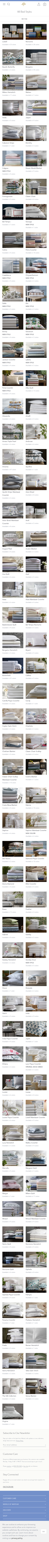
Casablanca (6, 275)
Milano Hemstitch (8, 92)
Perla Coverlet (7, 388)
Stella (4, 118)
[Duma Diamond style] (12, 874)
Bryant (28, 650)
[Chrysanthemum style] (36, 265)
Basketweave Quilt (9, 625)
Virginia (5, 1421)
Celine (4, 250)
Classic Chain (30, 196)
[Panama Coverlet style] (12, 1310)
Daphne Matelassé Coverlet (36, 830)
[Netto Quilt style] (12, 1234)
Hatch (4, 1013)
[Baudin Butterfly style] (12, 57)
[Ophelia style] (36, 1259)
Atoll (27, 520)
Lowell (4, 42)
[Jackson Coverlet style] (12, 350)
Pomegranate (7, 196)
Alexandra (6, 416)
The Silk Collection (9, 1396)
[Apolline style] (36, 457)
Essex (4, 909)
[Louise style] (36, 1082)
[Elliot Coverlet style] (36, 874)
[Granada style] (36, 978)
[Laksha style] (36, 350)
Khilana (5, 1064)
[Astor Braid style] (36, 482)
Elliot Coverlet (31, 884)
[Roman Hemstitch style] (36, 1335)
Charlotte (29, 726)
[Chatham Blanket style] (12, 741)
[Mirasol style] (12, 1209)
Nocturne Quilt (8, 1269)
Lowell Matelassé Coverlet (35, 1117)
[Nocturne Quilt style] (12, 1259)
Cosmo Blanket (31, 777)
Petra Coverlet (31, 250)
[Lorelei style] (12, 1082)
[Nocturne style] (36, 32)
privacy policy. (17, 1538)
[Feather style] (36, 899)
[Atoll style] (36, 510)
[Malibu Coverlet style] (36, 1133)
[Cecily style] (36, 691)
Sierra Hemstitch (8, 1371)
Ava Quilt (5, 574)
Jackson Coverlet (8, 360)
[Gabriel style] (12, 925)
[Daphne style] (12, 820)
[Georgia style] (36, 212)
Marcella (5, 1168)
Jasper (28, 118)
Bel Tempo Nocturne (33, 625)
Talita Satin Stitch (32, 1371)
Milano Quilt (30, 1193)
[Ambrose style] (36, 431)
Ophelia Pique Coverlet (11, 1295)
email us (9, 1466)
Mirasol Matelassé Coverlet (36, 1219)
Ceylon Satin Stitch (9, 726)
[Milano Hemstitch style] (12, 82)
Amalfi (28, 416)
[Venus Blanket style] (36, 1386)
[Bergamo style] (36, 57)
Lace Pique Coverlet (33, 1064)
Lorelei (4, 1092)
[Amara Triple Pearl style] (12, 431)
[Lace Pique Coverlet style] (36, 1054)
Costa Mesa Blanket (9, 805)
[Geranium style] (36, 322)
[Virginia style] (12, 1411)
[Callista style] (36, 665)
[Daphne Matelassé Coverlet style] (36, 820)
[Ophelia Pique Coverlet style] (12, 1285)
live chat (26, 1466)
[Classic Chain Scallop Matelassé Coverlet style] (12, 767)
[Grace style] (12, 978)
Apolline (29, 467)
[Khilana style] (12, 1054)
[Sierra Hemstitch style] (12, 1361)
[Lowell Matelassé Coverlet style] (36, 1108)
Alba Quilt (29, 388)
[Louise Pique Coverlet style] (12, 1108)
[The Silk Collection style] (12, 1386)
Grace (4, 988)
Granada (29, 988)
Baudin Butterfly (8, 67)
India (27, 1013)
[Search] (8, 4)
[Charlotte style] (36, 716)
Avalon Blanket (31, 549)
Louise (28, 1092)
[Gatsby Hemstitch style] (12, 950)
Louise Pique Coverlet (10, 1117)
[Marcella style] (12, 1158)
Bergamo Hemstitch (9, 650)
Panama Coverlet (8, 1320)
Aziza (4, 599)
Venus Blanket (31, 1396)
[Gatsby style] (36, 925)
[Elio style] (36, 293)
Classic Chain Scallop (33, 751)
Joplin (28, 1039)
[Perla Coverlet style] (12, 378)
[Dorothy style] (36, 133)
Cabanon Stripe (8, 143)
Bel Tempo (6, 222)
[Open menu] (4, 4)
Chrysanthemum (32, 275)
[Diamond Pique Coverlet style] (36, 849)
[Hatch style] (12, 1003)
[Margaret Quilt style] (36, 1158)
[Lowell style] (12, 32)
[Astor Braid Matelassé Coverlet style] (12, 510)
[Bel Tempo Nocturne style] (36, 615)
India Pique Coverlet (10, 1039)
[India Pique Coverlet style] (12, 1029)
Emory (4, 332)
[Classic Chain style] (36, 186)
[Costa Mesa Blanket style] (12, 795)
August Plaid (7, 549)
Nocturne (29, 42)
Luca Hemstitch (8, 1143)
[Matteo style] (36, 82)
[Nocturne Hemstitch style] (36, 1234)
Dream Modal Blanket (34, 168)
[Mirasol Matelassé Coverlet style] (36, 1209)
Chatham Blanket (8, 751)
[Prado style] (12, 1335)
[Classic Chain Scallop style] (36, 741)
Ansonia (5, 467)
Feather (29, 909)
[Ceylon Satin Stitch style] (12, 716)
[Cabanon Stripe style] (12, 133)
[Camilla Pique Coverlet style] (12, 691)
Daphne (5, 830)
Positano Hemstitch (33, 1320)
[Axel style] (36, 564)
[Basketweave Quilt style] (12, 615)
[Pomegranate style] (12, 186)
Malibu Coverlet (32, 1143)
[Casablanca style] (12, 265)
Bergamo (29, 67)
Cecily (28, 701)
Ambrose (29, 441)
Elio (27, 303)
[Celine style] (12, 240)
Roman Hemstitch (32, 1345)
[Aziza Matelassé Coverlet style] (36, 590)
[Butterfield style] (12, 665)
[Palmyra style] (36, 1285)
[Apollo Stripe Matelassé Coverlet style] (12, 482)
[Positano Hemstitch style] (36, 1310)
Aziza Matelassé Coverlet (35, 599)
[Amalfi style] (36, 406)
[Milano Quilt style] (36, 1183)
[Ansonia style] (12, 457)
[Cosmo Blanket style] (36, 767)
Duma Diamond (8, 884)
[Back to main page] (23, 4)
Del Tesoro (6, 859)
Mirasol (5, 1219)
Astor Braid (30, 492)
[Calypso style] (12, 158)
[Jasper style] (36, 108)
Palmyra (29, 1295)
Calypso (5, 168)
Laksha (28, 360)
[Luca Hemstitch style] (12, 1133)
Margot (5, 1193)
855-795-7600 (18, 1466)
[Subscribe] (45, 1445)
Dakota (28, 805)
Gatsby (28, 935)
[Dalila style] (12, 293)
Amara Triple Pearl (9, 441)
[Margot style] (12, 1183)
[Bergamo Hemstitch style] (12, 640)
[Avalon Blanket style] (36, 539)
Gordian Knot (31, 960)
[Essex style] (12, 899)
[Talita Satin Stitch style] (36, 1361)
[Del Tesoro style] (12, 849)
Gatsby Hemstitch (9, 960)
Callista (28, 675)
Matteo (28, 92)
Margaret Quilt (31, 1168)
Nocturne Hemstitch (33, 1244)
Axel (27, 574)
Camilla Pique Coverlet (10, 701)
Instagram (8, 1487)
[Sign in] (38, 4)
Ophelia (29, 1269)
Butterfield (6, 675)
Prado (4, 1345)
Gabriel (5, 935)
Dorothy (29, 143)
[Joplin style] (36, 1029)
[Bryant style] (36, 640)
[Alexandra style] (12, 406)
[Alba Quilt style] (36, 378)
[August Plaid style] (12, 539)
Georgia (29, 222)
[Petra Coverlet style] (36, 240)
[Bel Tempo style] (12, 212)
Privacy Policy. (19, 1440)
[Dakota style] (36, 795)
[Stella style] (12, 108)
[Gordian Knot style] (36, 950)
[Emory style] (12, 322)
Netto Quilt (6, 1244)
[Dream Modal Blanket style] (36, 158)
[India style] (36, 1003)
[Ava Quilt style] (12, 564)
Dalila (4, 303)
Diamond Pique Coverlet (35, 859)
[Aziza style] (12, 590)
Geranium (29, 332)
